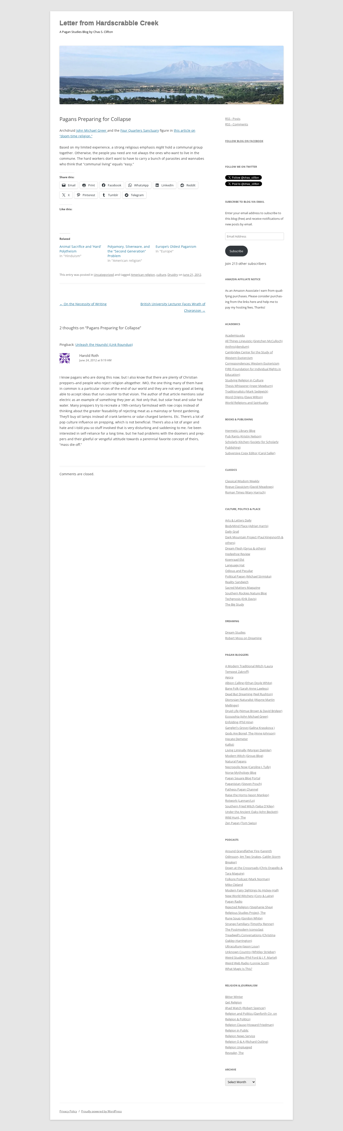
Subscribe (236, 251)
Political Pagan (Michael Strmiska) (248, 576)
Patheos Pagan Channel (241, 789)
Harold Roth (89, 355)
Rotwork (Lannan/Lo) (240, 800)
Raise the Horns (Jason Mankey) (247, 795)
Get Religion (233, 1002)
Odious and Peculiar (239, 571)
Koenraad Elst (234, 559)
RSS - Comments (236, 124)
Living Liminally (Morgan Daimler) (248, 750)
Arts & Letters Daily (238, 520)
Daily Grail (232, 531)
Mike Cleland (234, 885)
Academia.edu (235, 335)
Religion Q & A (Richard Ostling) (246, 1041)
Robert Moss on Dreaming (243, 638)
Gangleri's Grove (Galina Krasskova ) (250, 728)
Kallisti (229, 744)
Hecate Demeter (236, 739)
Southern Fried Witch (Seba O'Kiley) (249, 806)
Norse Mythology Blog (240, 772)
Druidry (173, 275)
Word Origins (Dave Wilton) (244, 397)
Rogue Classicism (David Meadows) (249, 487)
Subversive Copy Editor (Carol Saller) (250, 453)
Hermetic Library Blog (240, 431)
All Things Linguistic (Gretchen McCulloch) (254, 341)
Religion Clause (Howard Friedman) (249, 1025)
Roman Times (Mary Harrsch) (245, 492)
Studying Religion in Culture (244, 380)
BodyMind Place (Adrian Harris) (246, 526)
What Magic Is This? (238, 969)
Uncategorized (104, 275)
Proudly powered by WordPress (101, 1111)
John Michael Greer (91, 130)
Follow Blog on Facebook (244, 141)
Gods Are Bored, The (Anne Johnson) (250, 733)
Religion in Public (236, 1030)
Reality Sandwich (236, 582)
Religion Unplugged (238, 1047)
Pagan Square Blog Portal (242, 778)
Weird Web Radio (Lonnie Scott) (247, 963)
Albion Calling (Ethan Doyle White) (248, 683)
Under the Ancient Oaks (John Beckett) (251, 812)
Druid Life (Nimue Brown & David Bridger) (253, 711)
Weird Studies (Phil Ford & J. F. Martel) (251, 957)
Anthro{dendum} (237, 346)
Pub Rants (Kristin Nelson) (243, 436)
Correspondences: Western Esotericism (252, 363)
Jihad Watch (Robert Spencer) (245, 1008)
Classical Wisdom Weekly (242, 481)
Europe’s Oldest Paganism (176, 246)
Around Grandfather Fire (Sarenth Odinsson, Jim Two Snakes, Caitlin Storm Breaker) (252, 856)
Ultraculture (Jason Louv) (242, 946)
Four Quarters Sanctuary (139, 130)
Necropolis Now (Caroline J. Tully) (248, 767)
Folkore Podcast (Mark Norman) (247, 879)
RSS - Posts (232, 119)
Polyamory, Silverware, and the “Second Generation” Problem (129, 251)
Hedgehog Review (237, 554)
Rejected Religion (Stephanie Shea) (249, 907)
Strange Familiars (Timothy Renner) (249, 924)
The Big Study (234, 604)
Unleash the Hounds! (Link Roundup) (104, 344)
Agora (229, 677)
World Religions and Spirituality (246, 403)
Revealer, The (234, 1053)
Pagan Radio (233, 901)
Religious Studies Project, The (245, 913)
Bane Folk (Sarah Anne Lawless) (247, 688)
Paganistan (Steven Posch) (243, 784)
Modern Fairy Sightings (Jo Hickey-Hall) (252, 890)
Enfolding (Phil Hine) (239, 722)
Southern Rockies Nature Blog (246, 593)
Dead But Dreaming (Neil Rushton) (249, 694)
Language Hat (235, 565)
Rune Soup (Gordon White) (243, 918)
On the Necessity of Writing (83, 304)
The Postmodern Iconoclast (244, 929)
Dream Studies (235, 632)
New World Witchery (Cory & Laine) (249, 896)
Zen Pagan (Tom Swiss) (241, 823)
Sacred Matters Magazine (242, 587)
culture (161, 275)
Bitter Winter (234, 997)
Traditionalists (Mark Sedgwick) (246, 391)
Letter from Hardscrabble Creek (109, 22)
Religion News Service (240, 1036)
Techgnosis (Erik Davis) (240, 599)
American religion (143, 275)
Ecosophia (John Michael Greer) (246, 716)
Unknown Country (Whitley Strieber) (250, 952)
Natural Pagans (235, 761)
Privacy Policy (68, 1111)
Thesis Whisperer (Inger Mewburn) (249, 386)
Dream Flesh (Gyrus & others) (245, 548)
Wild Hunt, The (235, 817)
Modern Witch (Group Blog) (244, 756)
